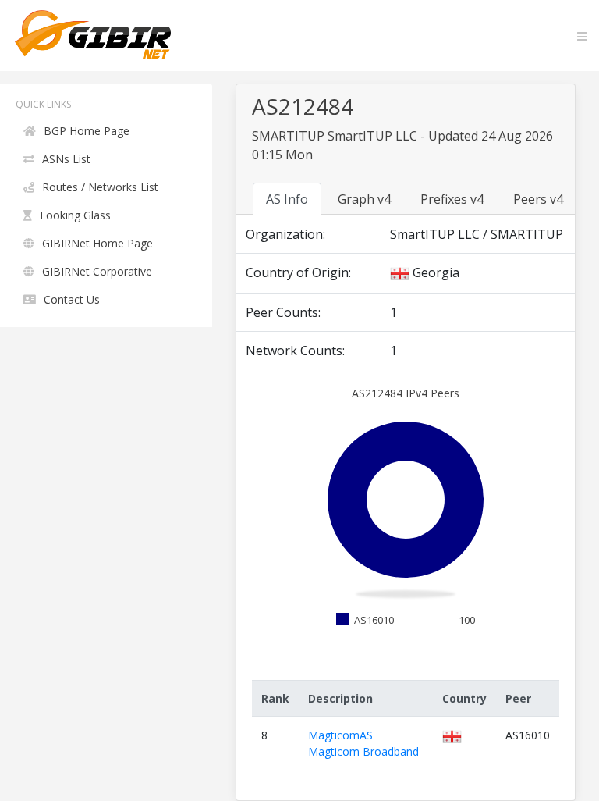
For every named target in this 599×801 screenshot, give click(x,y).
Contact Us (72, 299)
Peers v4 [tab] (538, 199)
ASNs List (66, 158)
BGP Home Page (86, 130)
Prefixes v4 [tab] (452, 199)
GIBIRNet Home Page (97, 243)
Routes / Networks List (100, 187)
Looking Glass (75, 215)
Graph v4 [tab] (364, 199)
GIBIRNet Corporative (97, 271)
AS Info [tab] (287, 199)
